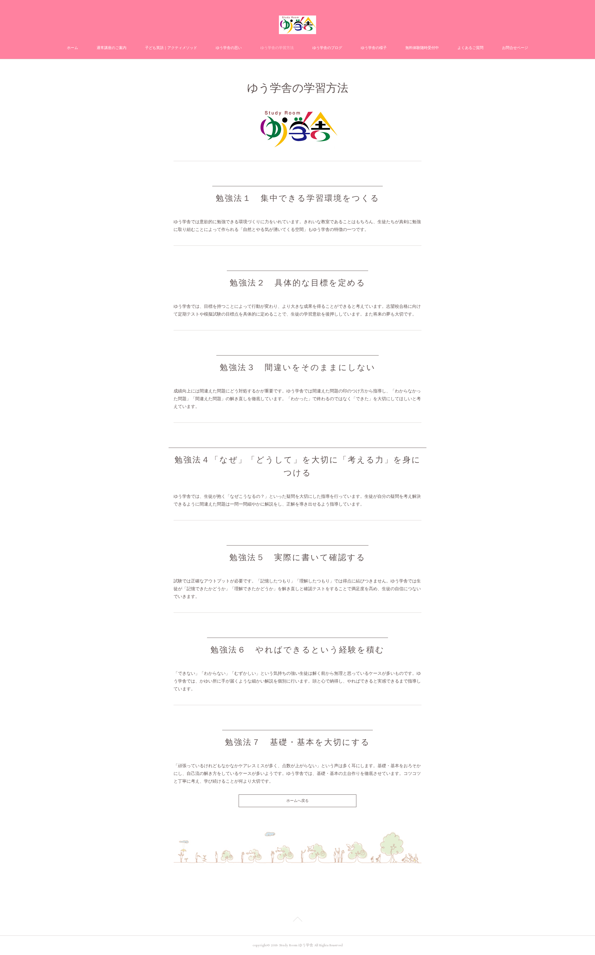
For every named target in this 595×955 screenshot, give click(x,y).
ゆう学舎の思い (229, 48)
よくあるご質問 (470, 48)
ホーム (72, 48)
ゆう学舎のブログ (327, 48)
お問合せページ (515, 48)
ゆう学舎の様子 (374, 48)
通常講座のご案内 (111, 48)
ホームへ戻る (297, 801)
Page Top (297, 920)
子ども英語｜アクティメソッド (171, 48)
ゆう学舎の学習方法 (277, 48)
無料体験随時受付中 (422, 48)
